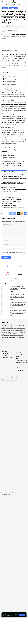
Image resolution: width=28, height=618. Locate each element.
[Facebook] (7, 267)
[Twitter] (20, 267)
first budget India (17, 199)
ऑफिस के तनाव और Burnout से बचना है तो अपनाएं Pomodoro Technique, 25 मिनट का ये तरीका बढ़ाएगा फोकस (18, 304)
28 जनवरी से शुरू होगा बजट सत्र (10, 84)
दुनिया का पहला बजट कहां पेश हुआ (10, 79)
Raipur (11, 291)
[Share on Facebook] (5, 27)
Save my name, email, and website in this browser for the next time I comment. (14, 253)
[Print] (12, 27)
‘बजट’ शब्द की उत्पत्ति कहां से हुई (10, 76)
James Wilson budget (14, 201)
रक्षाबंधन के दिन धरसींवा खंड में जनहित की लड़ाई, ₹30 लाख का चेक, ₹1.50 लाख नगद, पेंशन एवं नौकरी (17, 288)
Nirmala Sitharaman (6, 203)
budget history (19, 197)
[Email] (10, 27)
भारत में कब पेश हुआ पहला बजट (10, 81)
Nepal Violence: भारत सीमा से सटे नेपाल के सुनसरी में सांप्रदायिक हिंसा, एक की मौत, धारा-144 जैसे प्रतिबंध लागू (13, 183)
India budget (4, 201)
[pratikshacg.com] (14, 1)
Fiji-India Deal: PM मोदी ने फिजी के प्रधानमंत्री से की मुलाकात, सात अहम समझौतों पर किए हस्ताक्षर (13, 190)
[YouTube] (20, 371)
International (13, 8)
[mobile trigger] (2, 2)
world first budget (20, 207)
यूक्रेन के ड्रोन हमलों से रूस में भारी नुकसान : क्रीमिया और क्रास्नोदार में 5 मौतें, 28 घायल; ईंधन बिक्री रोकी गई (12, 175)
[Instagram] (23, 371)
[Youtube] (7, 273)
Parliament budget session (8, 205)
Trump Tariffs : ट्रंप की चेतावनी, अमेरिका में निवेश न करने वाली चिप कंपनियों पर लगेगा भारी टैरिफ (13, 186)
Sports (11, 315)
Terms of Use (9, 615)
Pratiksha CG (9, 30)
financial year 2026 (6, 199)
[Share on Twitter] (7, 27)
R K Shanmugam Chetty (7, 207)
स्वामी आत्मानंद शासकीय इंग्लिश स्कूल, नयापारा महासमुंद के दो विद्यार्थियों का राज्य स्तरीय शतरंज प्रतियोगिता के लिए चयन (17, 296)
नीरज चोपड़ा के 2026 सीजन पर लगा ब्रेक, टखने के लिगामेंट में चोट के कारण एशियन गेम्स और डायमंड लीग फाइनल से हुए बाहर (18, 312)
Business (5, 8)
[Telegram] (20, 273)
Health (11, 307)
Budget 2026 (11, 197)
